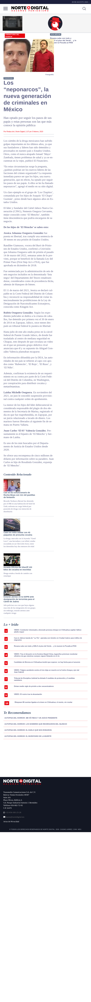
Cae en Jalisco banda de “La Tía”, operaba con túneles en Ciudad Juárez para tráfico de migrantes (48, 639)
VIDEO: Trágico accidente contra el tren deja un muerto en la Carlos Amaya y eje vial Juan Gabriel (46, 671)
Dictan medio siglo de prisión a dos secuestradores (34, 686)
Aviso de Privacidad (11, 821)
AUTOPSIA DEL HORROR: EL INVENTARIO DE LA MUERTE (27, 736)
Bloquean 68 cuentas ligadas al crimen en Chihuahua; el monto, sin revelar (43, 702)
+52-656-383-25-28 (13, 812)
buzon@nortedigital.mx (15, 817)
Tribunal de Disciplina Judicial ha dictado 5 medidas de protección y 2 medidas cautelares (44, 679)
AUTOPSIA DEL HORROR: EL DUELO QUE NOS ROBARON (28, 730)
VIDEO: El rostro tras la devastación (28, 694)
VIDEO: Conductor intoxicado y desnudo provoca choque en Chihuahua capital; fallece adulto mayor (47, 631)
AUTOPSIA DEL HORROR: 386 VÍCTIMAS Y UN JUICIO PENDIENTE (30, 718)
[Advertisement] (20, 759)
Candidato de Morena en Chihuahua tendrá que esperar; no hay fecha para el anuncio (47, 662)
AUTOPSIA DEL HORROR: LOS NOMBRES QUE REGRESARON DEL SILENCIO (35, 724)
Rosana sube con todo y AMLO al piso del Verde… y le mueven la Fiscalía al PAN (45, 646)
